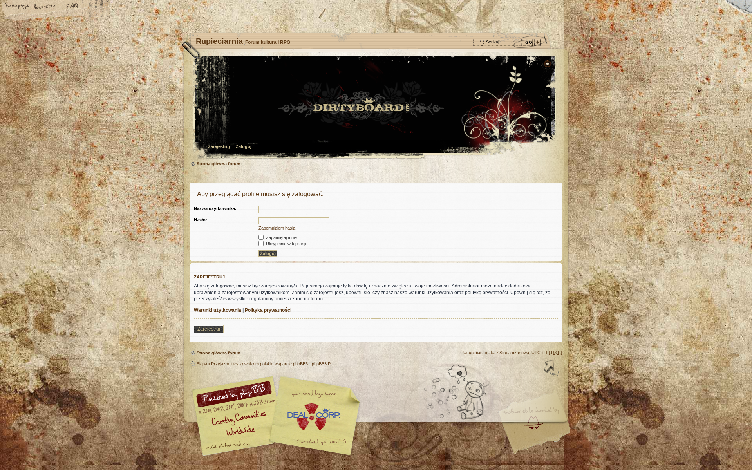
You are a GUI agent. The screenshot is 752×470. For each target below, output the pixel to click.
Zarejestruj (219, 146)
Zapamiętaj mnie (281, 237)
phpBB (278, 416)
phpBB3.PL (322, 364)
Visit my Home (538, 439)
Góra (552, 369)
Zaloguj (243, 146)
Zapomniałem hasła (276, 228)
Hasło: (200, 219)
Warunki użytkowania (217, 310)
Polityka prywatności (268, 310)
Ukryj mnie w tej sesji (285, 243)
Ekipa (202, 364)
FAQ (72, 6)
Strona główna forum (375, 108)
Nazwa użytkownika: (215, 208)
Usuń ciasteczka (479, 352)
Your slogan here (313, 416)
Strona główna (17, 6)
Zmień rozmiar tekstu (45, 6)
